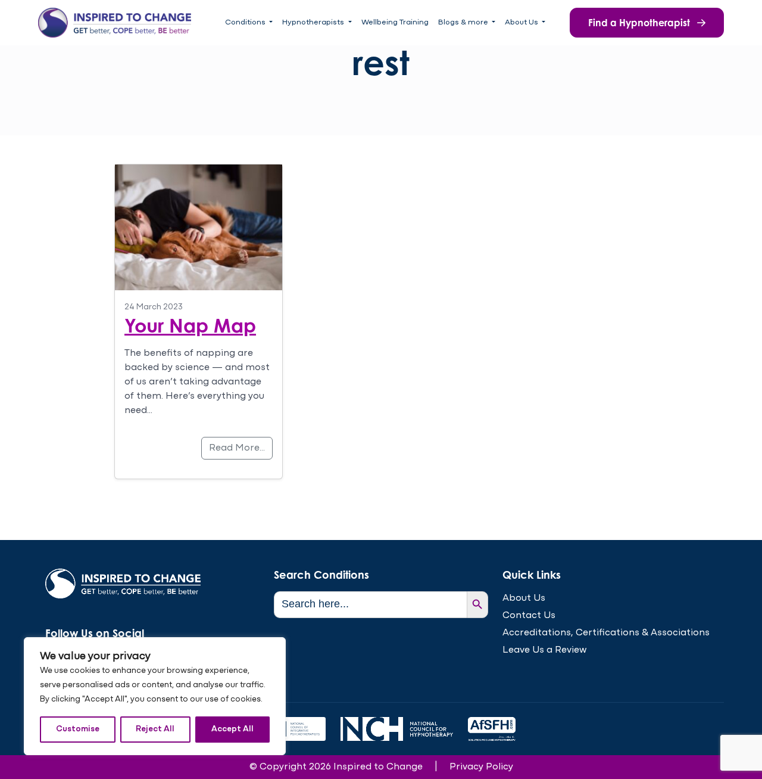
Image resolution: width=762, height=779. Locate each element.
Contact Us (528, 615)
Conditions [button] (246, 22)
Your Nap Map (190, 325)
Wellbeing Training (395, 22)
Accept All (232, 729)
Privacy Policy (481, 767)
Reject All (155, 729)
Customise (77, 729)
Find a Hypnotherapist (640, 23)
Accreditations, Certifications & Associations (606, 633)
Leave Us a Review (544, 650)
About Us (523, 598)
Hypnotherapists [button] (314, 22)
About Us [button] (522, 22)
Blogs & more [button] (464, 22)
